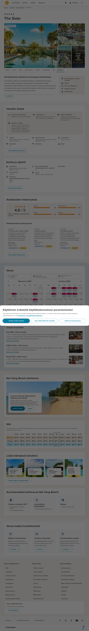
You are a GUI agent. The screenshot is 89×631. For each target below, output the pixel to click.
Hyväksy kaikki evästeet (16, 321)
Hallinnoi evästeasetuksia (73, 321)
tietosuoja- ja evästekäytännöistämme (30, 316)
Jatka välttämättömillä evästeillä (44, 321)
